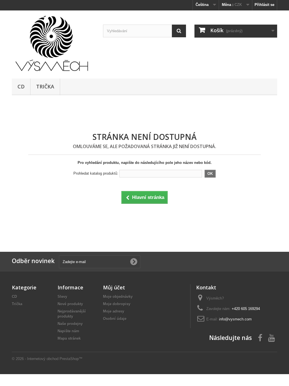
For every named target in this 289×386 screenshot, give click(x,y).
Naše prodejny (70, 324)
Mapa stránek (69, 338)
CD (21, 86)
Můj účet (114, 287)
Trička (45, 86)
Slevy (62, 296)
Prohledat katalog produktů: (95, 173)
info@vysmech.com (235, 319)
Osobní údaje (114, 318)
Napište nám (68, 331)
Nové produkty (70, 304)
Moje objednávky (118, 296)
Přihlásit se (264, 5)
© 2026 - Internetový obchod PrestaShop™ (47, 359)
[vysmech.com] (53, 43)
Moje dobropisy (116, 304)
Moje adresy (113, 311)
